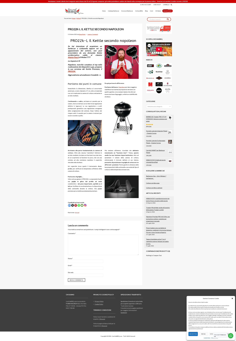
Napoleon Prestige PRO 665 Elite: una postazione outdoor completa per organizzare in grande (158, 219)
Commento (72, 233)
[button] (232, 298)
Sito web (70, 272)
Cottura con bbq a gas (152, 183)
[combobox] (159, 106)
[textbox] (155, 106)
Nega (203, 334)
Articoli (77, 212)
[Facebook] (69, 205)
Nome (70, 258)
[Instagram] (85, 205)
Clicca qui (102, 319)
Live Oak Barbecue (76, 11)
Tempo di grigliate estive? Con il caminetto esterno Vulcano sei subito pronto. (157, 241)
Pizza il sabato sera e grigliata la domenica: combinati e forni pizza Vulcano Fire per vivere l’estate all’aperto (158, 230)
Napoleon (121, 87)
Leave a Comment (93, 34)
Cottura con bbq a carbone (154, 188)
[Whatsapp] (78, 205)
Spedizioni (124, 312)
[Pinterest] (75, 205)
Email (70, 265)
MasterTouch (73, 57)
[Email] (82, 205)
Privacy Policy (99, 301)
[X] (72, 205)
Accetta (193, 334)
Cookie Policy (207, 338)
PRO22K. (72, 71)
